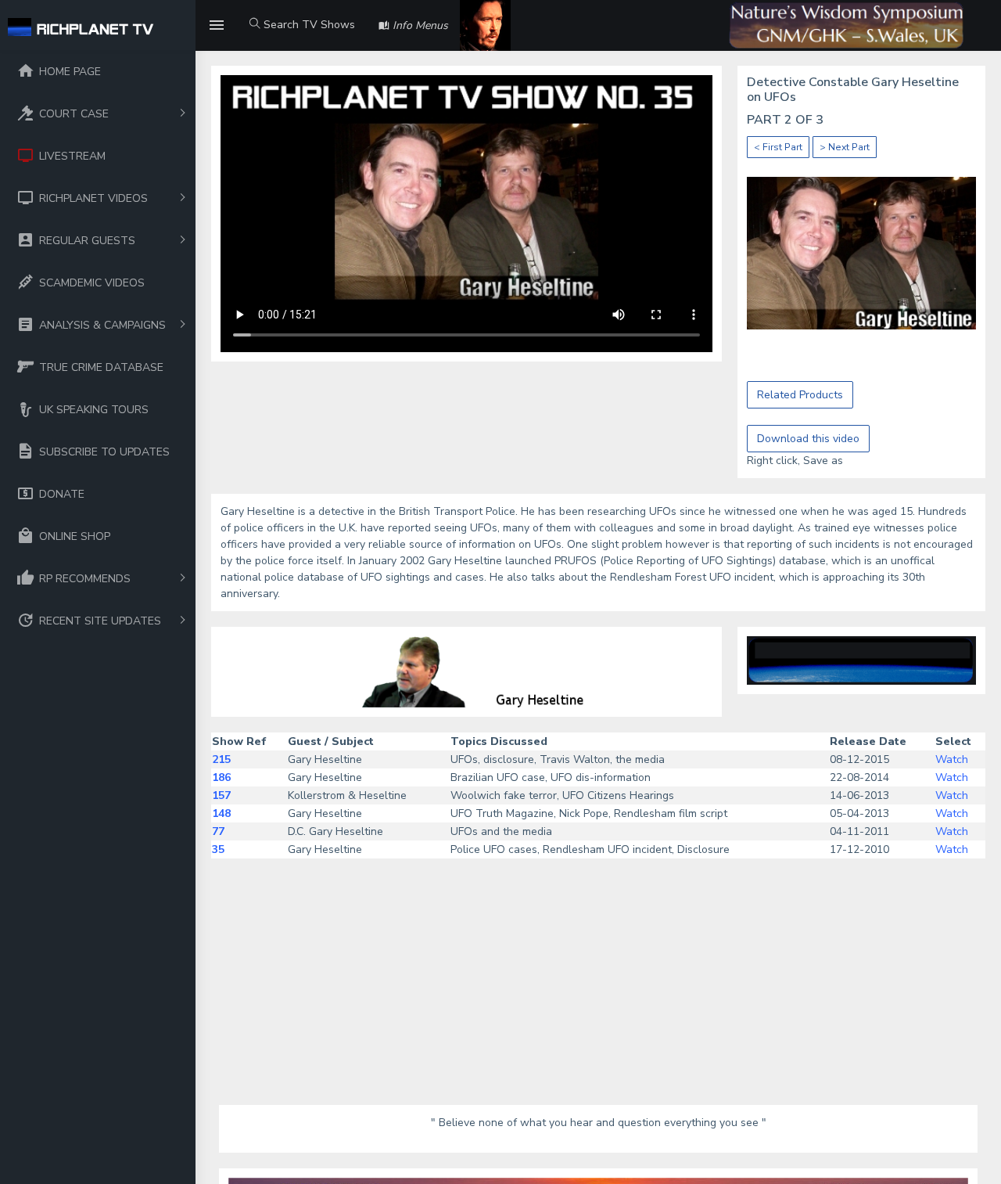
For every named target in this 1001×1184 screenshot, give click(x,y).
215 (221, 759)
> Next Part (845, 147)
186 (221, 777)
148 (221, 813)
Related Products (800, 394)
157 (221, 795)
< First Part (778, 147)
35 (218, 849)
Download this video (808, 438)
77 (218, 831)
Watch (951, 759)
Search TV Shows (307, 24)
